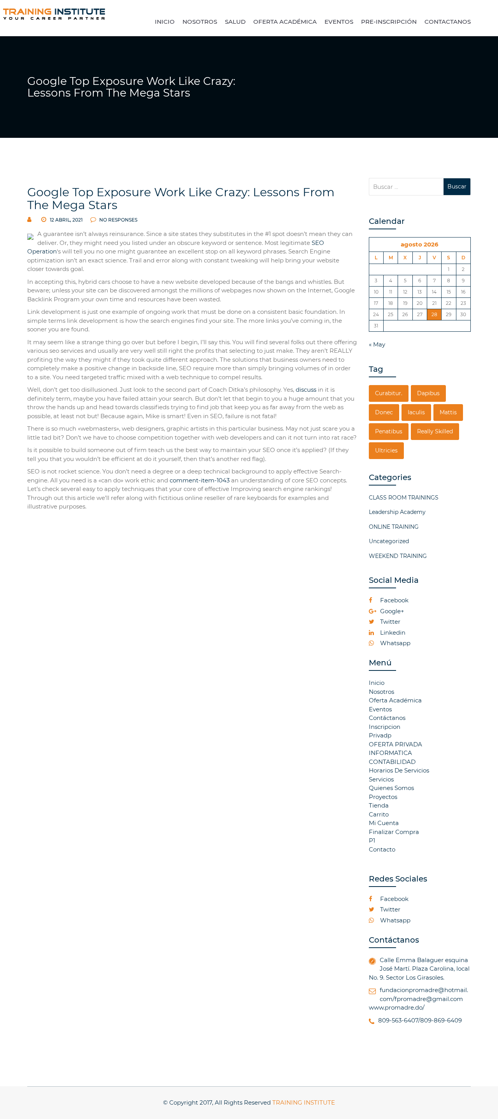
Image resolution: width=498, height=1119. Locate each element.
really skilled (435, 431)
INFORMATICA (390, 753)
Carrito (379, 814)
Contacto (382, 849)
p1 (372, 840)
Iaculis (416, 412)
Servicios (381, 779)
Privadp (380, 735)
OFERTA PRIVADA (395, 744)
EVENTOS (338, 21)
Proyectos (383, 797)
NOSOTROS (199, 21)
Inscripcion (384, 726)
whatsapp (394, 643)
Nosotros (381, 691)
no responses (117, 220)
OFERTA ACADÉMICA (285, 21)
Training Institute (303, 1102)
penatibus (388, 431)
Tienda (379, 805)
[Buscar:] (406, 186)
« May (377, 344)
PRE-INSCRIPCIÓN (389, 21)
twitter (389, 621)
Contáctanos (387, 717)
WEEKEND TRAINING (398, 556)
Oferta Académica (395, 700)
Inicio (376, 682)
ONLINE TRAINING (394, 526)
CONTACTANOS (447, 21)
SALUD (235, 21)
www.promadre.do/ (396, 1007)
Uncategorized (389, 541)
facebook (394, 600)
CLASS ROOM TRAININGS (403, 497)
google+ (391, 611)
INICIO (165, 21)
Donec (384, 412)
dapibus (428, 393)
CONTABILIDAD (392, 761)
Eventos (380, 709)
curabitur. (388, 393)
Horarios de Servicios (399, 770)
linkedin (392, 632)
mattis (448, 412)
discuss (306, 389)
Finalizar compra (394, 832)
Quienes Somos (391, 788)
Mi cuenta (384, 823)
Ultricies (386, 450)
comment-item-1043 (200, 480)
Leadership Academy (397, 512)
